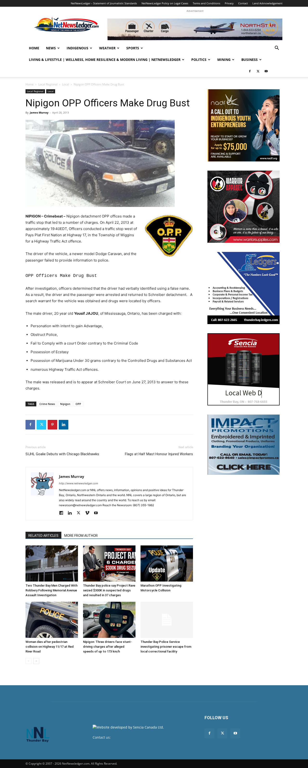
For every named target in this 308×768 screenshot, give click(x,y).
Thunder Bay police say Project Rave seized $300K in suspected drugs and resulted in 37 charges (109, 590)
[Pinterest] (52, 424)
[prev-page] (29, 661)
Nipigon (65, 404)
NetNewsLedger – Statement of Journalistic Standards (104, 3)
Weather (107, 48)
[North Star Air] (194, 29)
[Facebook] (249, 71)
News (51, 48)
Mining (224, 59)
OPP (78, 404)
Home (34, 48)
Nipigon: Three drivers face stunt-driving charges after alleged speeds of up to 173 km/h (107, 646)
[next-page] (36, 661)
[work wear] (243, 207)
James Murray (39, 112)
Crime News (47, 404)
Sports (132, 48)
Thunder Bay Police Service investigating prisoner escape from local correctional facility (166, 646)
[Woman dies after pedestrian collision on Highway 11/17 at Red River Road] (52, 620)
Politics (198, 59)
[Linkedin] (63, 424)
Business (249, 59)
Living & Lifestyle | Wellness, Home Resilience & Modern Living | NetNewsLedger (104, 59)
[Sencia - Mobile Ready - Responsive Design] (243, 369)
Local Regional (48, 84)
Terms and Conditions (206, 3)
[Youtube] (266, 71)
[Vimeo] (89, 513)
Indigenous (77, 48)
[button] (276, 48)
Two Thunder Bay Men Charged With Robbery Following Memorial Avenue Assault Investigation (51, 590)
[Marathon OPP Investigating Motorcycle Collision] (167, 563)
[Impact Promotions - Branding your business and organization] (243, 445)
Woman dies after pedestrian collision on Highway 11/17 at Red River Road (50, 646)
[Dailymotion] (63, 513)
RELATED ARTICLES (43, 536)
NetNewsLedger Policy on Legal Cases (164, 3)
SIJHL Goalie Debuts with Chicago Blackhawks (62, 454)
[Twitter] (258, 71)
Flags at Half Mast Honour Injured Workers (159, 454)
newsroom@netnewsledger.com (137, 737)
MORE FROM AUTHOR (81, 536)
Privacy (229, 3)
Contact (243, 3)
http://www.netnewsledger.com (78, 483)
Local (65, 84)
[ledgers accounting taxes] (243, 288)
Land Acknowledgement (267, 3)
